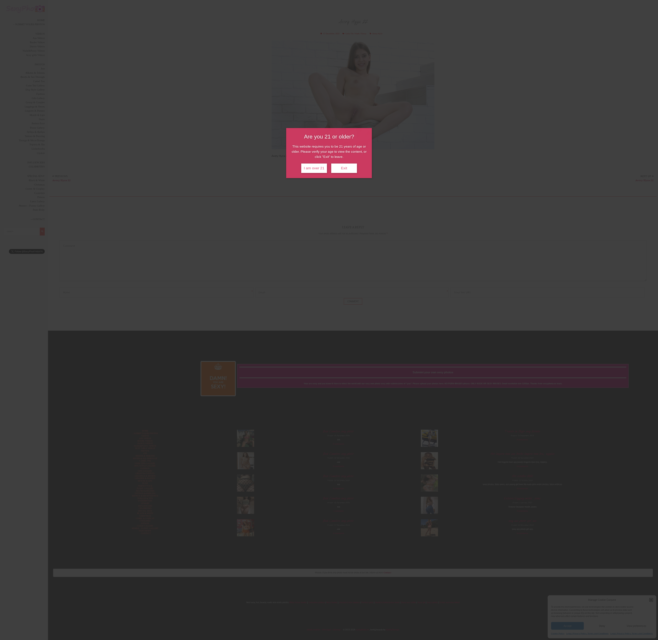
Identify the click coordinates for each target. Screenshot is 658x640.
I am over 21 (314, 168)
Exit (344, 168)
